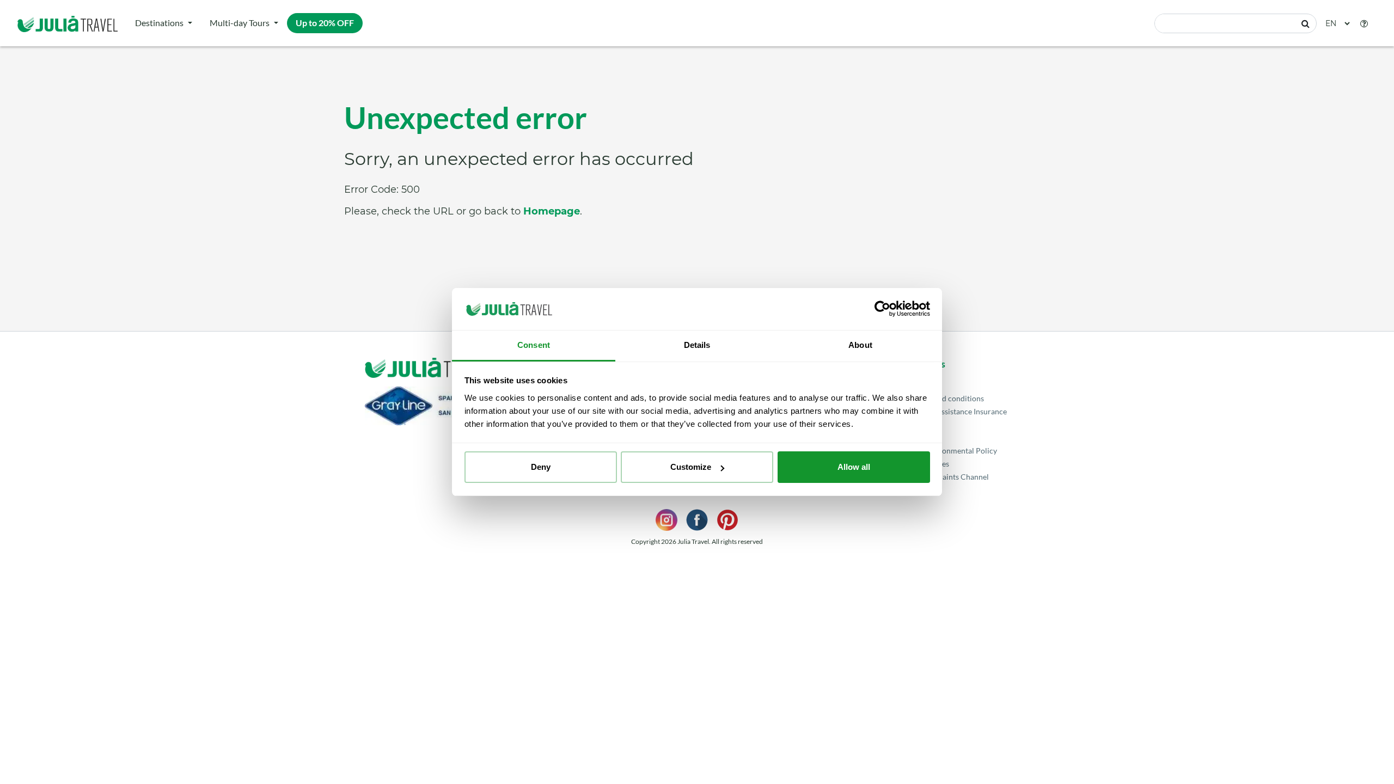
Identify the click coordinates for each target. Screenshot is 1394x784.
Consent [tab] (533, 345)
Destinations (159, 22)
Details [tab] (697, 345)
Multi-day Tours (240, 22)
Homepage (551, 211)
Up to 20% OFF (325, 22)
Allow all (853, 466)
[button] (1364, 23)
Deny (541, 466)
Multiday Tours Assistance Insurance (945, 411)
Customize (690, 466)
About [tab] (860, 345)
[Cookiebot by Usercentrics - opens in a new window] (882, 309)
